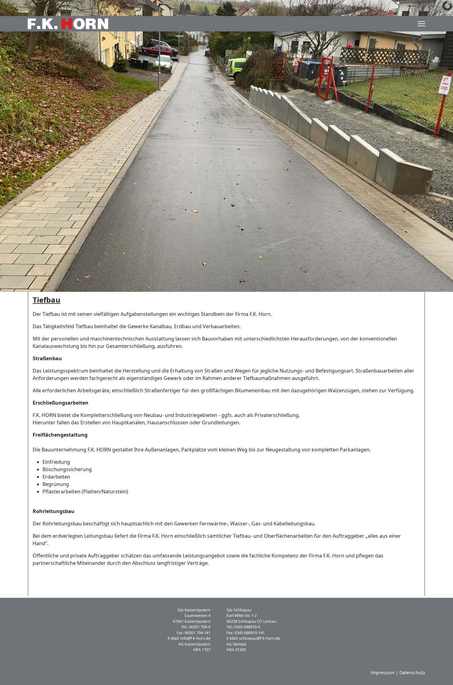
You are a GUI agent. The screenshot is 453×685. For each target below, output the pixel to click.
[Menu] (421, 24)
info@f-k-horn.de (195, 638)
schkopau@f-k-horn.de (259, 638)
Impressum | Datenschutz (398, 672)
